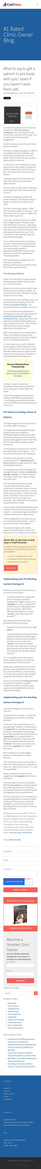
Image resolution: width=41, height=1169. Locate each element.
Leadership (12, 1017)
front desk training (19, 304)
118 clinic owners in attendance (16, 131)
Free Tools (7, 1143)
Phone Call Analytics (16, 1019)
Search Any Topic (11, 988)
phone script (8, 463)
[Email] (29, 1165)
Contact (6, 1091)
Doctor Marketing (15, 1025)
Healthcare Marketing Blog (14, 1140)
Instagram (7, 1099)
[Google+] (20, 1165)
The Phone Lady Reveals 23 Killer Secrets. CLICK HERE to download (18, 373)
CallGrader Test (9, 1119)
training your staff (30, 680)
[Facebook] (12, 1165)
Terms (5, 1096)
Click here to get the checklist (20, 832)
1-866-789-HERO (10, 1145)
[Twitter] (16, 1165)
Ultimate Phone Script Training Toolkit (18, 1122)
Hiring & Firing (13, 1009)
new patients (15, 785)
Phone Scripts (15, 839)
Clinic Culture (13, 1006)
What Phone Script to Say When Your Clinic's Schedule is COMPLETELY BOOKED (22, 1047)
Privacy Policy (9, 1094)
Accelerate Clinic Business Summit (16, 1125)
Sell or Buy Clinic (14, 1014)
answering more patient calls (15, 316)
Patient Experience (15, 1028)
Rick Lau (14, 93)
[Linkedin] (25, 1165)
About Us (7, 1088)
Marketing (12, 1003)
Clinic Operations (15, 1022)
